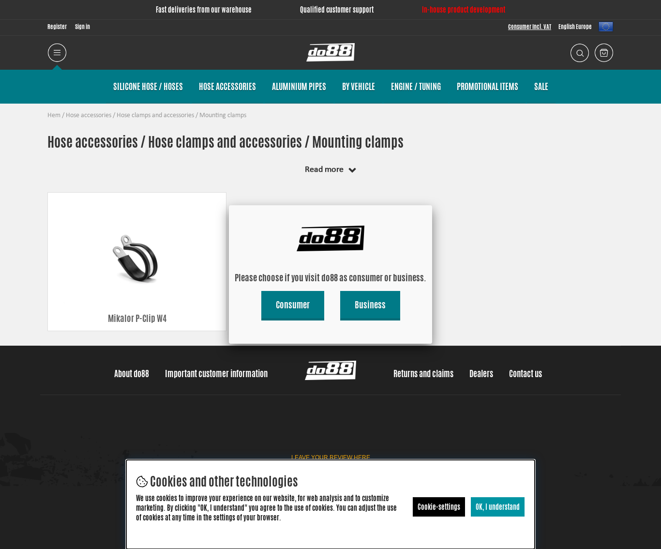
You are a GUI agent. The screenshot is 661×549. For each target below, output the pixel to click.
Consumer (293, 304)
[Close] (432, 205)
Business (370, 304)
